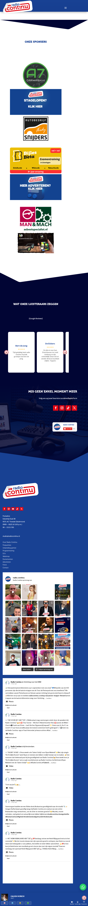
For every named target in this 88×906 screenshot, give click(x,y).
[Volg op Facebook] (55, 408)
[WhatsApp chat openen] (83, 887)
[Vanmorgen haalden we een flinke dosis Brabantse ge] (46, 592)
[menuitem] (4, 903)
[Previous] (6, 352)
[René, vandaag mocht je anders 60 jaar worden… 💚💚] (29, 608)
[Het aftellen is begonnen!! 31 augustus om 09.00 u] (13, 625)
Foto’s (5, 565)
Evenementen (8, 559)
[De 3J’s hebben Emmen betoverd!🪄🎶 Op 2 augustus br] (29, 641)
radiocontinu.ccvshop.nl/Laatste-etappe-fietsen (47, 696)
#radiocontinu (52, 814)
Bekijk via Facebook (10, 705)
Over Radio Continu (10, 542)
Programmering (8, 551)
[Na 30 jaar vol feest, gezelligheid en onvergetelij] (13, 641)
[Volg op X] (74, 408)
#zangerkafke (63, 814)
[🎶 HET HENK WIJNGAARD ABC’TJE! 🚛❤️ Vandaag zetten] (62, 592)
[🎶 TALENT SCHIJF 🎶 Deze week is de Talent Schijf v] (13, 592)
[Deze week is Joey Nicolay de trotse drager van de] (13, 658)
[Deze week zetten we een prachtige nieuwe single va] (46, 658)
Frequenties (7, 545)
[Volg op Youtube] (13, 509)
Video (11, 766)
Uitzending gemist (9, 548)
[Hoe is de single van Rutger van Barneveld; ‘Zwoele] (62, 658)
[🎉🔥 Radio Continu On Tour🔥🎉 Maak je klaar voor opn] (62, 641)
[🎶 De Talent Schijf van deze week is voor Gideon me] (29, 658)
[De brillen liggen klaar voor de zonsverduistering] (46, 608)
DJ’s (4, 553)
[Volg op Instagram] (62, 408)
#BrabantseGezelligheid (14, 817)
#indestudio (47, 817)
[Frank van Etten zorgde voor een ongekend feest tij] (29, 625)
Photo (11, 702)
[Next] (65, 352)
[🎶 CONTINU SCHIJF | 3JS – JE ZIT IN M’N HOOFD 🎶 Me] (62, 608)
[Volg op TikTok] (68, 408)
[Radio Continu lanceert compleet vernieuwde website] (62, 625)
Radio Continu (16, 682)
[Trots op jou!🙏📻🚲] (29, 592)
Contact (5, 568)
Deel (8, 708)
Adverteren (7, 562)
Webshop (6, 556)
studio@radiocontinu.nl (11, 536)
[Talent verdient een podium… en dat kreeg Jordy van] (46, 625)
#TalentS (45, 763)
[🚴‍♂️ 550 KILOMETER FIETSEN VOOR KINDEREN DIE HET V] (13, 608)
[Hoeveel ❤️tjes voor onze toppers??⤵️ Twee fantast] (46, 641)
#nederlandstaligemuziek (33, 817)
